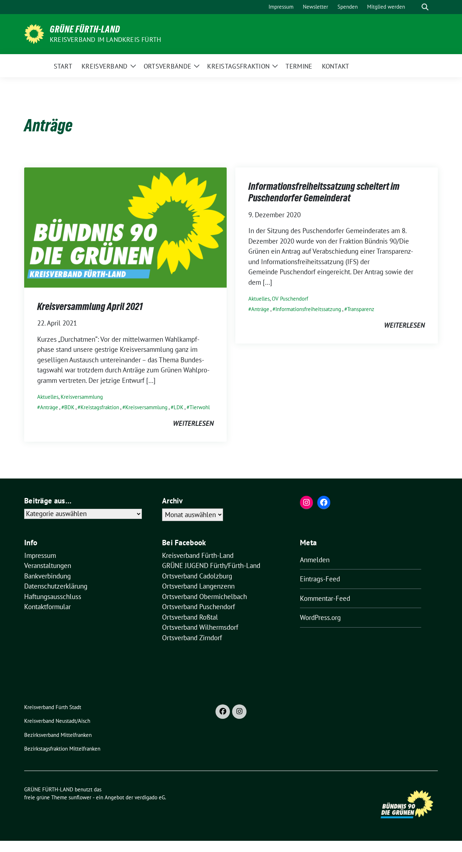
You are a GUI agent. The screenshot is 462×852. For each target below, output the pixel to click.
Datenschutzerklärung (55, 586)
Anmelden (315, 559)
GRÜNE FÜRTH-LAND (85, 29)
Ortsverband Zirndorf (192, 637)
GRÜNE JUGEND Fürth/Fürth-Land (211, 565)
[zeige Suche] (425, 7)
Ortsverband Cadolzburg (197, 576)
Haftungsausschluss (52, 596)
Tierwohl (199, 407)
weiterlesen (193, 423)
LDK (178, 407)
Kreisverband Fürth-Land (198, 555)
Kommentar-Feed (325, 598)
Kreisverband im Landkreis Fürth (105, 39)
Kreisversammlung (82, 396)
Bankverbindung (47, 576)
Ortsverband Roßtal (190, 617)
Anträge (49, 407)
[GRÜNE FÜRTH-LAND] (34, 33)
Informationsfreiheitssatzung (308, 309)
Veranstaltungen (47, 565)
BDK (69, 407)
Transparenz (360, 309)
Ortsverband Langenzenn (198, 586)
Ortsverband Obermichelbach (204, 596)
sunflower (80, 797)
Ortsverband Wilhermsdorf (200, 627)
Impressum (40, 555)
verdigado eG (150, 797)
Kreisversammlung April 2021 (90, 306)
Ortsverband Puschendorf (198, 606)
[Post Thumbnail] (125, 226)
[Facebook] (222, 711)
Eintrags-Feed (320, 578)
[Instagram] (239, 711)
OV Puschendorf (290, 298)
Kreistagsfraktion (99, 407)
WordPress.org (320, 617)
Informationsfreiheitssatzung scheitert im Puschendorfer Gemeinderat (324, 192)
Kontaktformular (47, 606)
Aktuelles (47, 396)
